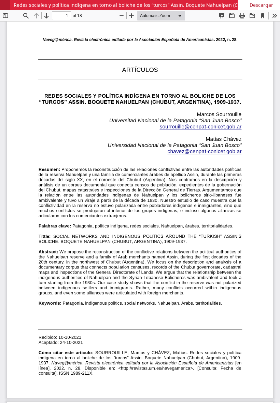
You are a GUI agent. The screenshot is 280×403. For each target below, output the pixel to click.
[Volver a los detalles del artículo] (5, 5)
